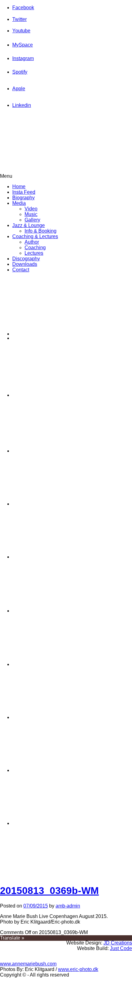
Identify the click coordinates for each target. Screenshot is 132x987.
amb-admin (68, 905)
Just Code (121, 948)
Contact (20, 269)
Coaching (35, 247)
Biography (23, 197)
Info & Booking (40, 231)
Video (31, 208)
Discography (26, 258)
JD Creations (117, 942)
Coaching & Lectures (35, 236)
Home (18, 186)
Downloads (24, 264)
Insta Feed (23, 192)
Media (19, 203)
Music (31, 214)
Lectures (34, 253)
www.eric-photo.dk (78, 969)
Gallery (32, 219)
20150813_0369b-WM (49, 890)
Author (32, 242)
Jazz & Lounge (28, 225)
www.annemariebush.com (28, 963)
